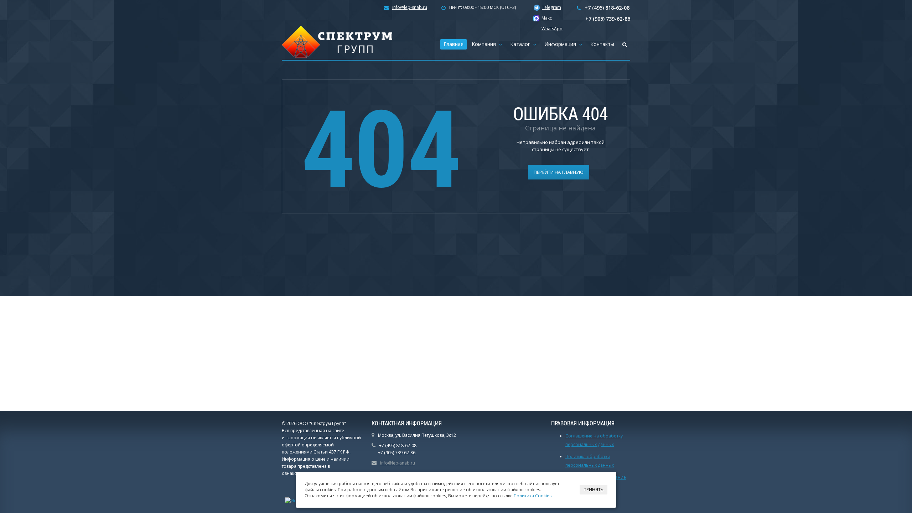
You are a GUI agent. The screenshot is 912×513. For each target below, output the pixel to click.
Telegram (551, 7)
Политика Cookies (532, 496)
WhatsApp (552, 29)
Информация (561, 44)
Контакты (602, 44)
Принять (593, 490)
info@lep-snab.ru (409, 7)
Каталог (521, 44)
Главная (453, 44)
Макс (547, 18)
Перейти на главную (559, 172)
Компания (485, 44)
